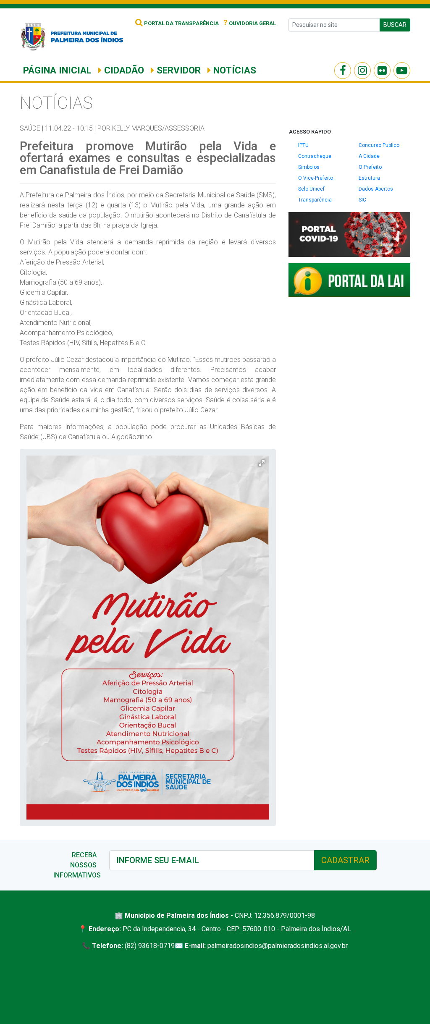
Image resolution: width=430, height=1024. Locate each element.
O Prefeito (370, 167)
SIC (362, 200)
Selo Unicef (311, 189)
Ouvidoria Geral (249, 23)
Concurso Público (379, 145)
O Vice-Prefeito (315, 178)
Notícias (233, 70)
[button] (261, 463)
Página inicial (57, 70)
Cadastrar (345, 860)
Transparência (315, 200)
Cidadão (123, 70)
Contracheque (314, 156)
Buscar (394, 24)
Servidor (177, 70)
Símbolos (309, 167)
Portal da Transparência (181, 23)
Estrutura (369, 178)
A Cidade (369, 156)
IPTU (303, 145)
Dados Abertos (376, 189)
